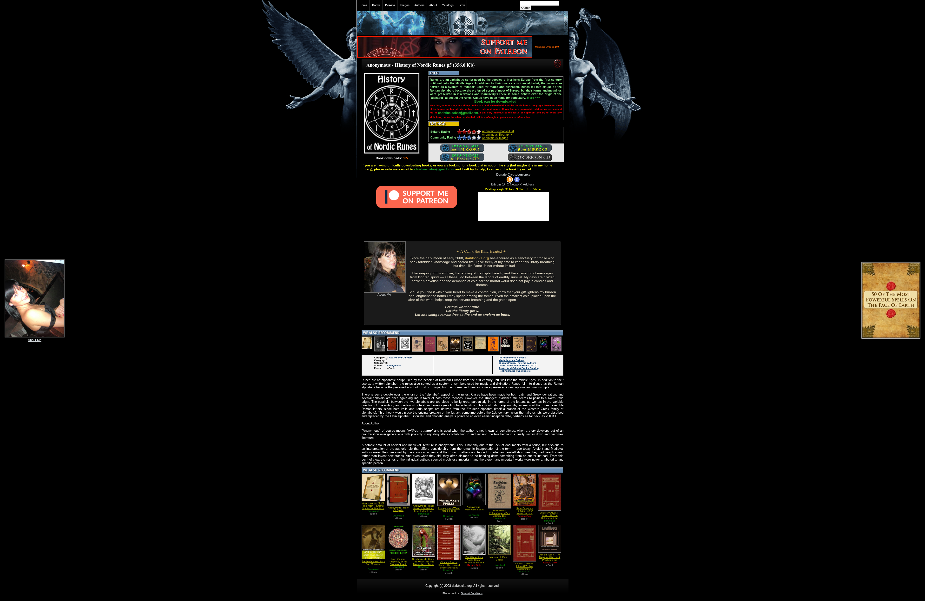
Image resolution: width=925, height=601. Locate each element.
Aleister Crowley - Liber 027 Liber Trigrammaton (524, 566)
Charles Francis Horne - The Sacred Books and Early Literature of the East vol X (449, 567)
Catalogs (448, 5)
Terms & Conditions (471, 593)
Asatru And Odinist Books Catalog (519, 368)
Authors (419, 5)
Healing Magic (507, 371)
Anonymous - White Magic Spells (449, 509)
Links (461, 5)
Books (376, 5)
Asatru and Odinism (400, 357)
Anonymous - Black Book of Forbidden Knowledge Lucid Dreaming (423, 509)
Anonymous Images (495, 138)
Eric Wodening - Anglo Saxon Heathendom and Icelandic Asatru (474, 561)
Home (363, 5)
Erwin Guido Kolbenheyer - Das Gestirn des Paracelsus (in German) (499, 515)
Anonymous (394, 365)
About (433, 5)
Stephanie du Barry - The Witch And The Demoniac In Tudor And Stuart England (423, 563)
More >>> (533, 97)
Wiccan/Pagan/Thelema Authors (517, 363)
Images (405, 5)
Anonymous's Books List (498, 131)
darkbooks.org (477, 258)
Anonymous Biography (497, 134)
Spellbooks (524, 371)
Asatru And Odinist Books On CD (518, 365)
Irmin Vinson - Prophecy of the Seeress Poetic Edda (398, 563)
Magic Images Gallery (511, 360)
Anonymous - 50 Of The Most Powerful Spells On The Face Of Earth (373, 507)
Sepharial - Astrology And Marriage (373, 562)
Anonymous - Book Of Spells (398, 509)
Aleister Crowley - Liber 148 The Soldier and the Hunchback (549, 516)
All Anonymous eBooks (512, 357)
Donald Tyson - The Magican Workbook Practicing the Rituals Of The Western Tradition (550, 560)
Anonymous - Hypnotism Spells (474, 508)
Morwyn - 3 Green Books (499, 558)
